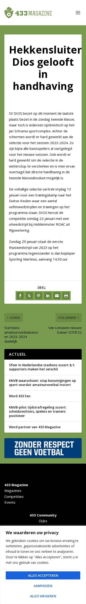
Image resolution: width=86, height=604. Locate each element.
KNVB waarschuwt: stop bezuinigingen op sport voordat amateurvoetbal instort (42, 382)
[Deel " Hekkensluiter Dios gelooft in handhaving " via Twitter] (29, 295)
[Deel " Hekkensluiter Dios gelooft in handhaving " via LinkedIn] (47, 295)
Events (9, 502)
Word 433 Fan (20, 396)
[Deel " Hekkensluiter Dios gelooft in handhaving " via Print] (66, 295)
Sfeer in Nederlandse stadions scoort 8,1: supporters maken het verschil (42, 367)
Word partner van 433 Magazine (35, 427)
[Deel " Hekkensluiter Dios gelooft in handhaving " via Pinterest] (38, 295)
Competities (14, 496)
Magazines (12, 490)
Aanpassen (43, 586)
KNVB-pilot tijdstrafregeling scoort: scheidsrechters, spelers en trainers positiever (38, 411)
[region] (43, 565)
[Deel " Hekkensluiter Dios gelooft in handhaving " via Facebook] (20, 295)
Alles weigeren (43, 596)
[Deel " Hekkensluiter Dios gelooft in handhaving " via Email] (56, 295)
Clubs (43, 521)
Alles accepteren (43, 575)
